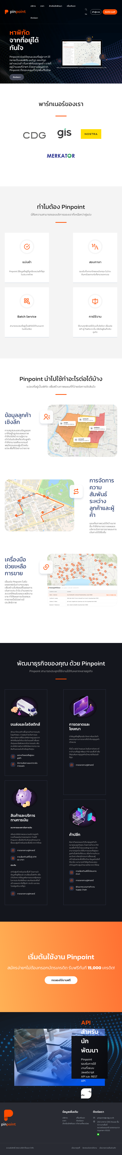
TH (86, 14)
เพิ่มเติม (86, 1093)
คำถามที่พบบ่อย (82, 1123)
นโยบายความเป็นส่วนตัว (107, 1148)
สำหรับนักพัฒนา (69, 1123)
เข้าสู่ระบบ (96, 11)
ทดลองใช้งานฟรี (61, 980)
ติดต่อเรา (17, 77)
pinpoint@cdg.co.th (105, 1117)
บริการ (65, 1117)
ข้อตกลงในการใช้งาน (89, 1148)
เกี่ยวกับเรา (80, 1117)
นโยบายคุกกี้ (75, 1148)
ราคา (64, 1120)
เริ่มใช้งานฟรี (110, 11)
